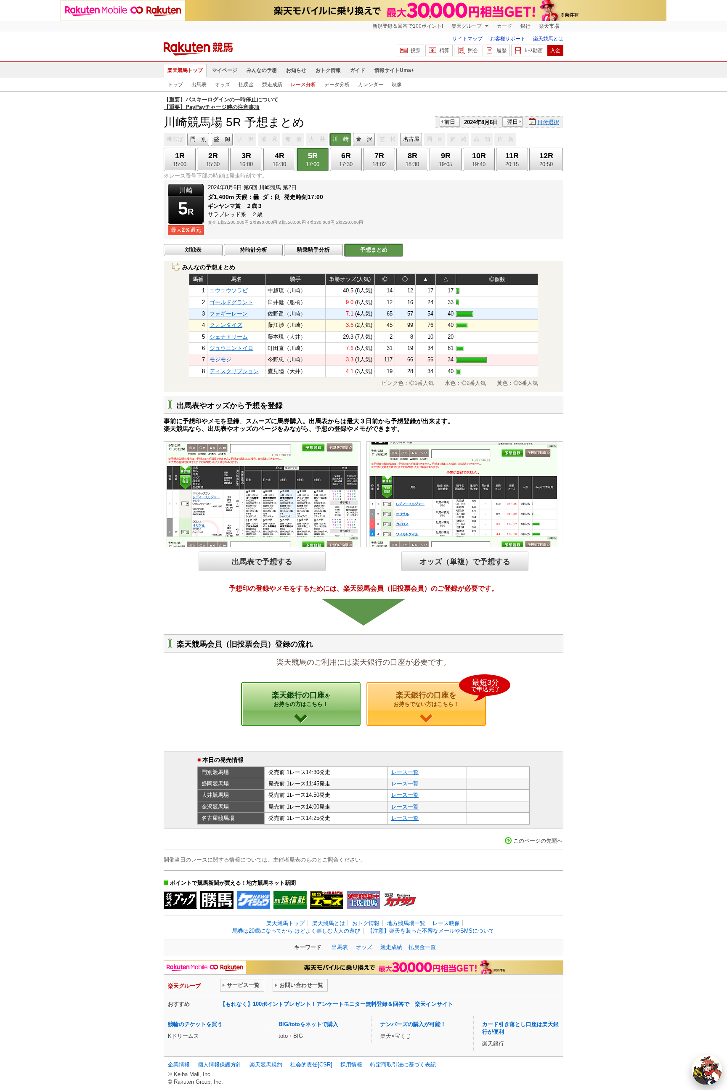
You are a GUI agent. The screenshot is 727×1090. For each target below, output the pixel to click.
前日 (449, 122)
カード (504, 26)
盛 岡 (222, 139)
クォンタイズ (226, 325)
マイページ (224, 70)
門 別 (198, 139)
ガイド (357, 70)
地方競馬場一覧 (406, 923)
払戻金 (246, 85)
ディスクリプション (234, 371)
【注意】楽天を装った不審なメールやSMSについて (430, 931)
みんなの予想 (262, 70)
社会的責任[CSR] (311, 1064)
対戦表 (193, 250)
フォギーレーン (229, 313)
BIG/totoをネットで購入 (308, 1024)
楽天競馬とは (548, 39)
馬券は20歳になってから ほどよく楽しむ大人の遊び (296, 931)
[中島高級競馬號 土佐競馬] (363, 900)
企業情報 (179, 1064)
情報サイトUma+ (394, 70)
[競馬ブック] (180, 900)
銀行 (525, 26)
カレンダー (370, 85)
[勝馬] (216, 900)
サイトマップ (467, 39)
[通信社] (290, 900)
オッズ (222, 85)
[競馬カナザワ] (400, 900)
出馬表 (199, 85)
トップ (175, 85)
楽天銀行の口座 (301, 698)
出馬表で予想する (262, 561)
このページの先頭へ (537, 841)
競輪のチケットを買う (195, 1024)
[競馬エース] (326, 900)
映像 (397, 85)
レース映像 (446, 923)
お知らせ (296, 70)
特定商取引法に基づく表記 (403, 1064)
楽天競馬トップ (185, 70)
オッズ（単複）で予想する (464, 561)
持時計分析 (253, 250)
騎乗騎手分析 (313, 250)
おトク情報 (328, 70)
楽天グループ (467, 26)
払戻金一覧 (422, 947)
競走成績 (272, 85)
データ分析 (337, 85)
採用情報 (351, 1064)
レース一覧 (405, 772)
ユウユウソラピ (229, 290)
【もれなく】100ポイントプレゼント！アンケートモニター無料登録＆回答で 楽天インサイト (336, 1004)
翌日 (512, 122)
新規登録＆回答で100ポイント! (407, 26)
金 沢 (364, 139)
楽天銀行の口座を (439, 694)
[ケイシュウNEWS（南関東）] (253, 900)
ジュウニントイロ (231, 348)
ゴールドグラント (231, 302)
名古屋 (411, 139)
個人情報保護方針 (219, 1064)
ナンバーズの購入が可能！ (413, 1024)
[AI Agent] (707, 1070)
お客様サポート (507, 39)
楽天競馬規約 (265, 1064)
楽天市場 (549, 26)
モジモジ (220, 359)
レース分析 (303, 85)
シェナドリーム (229, 337)
